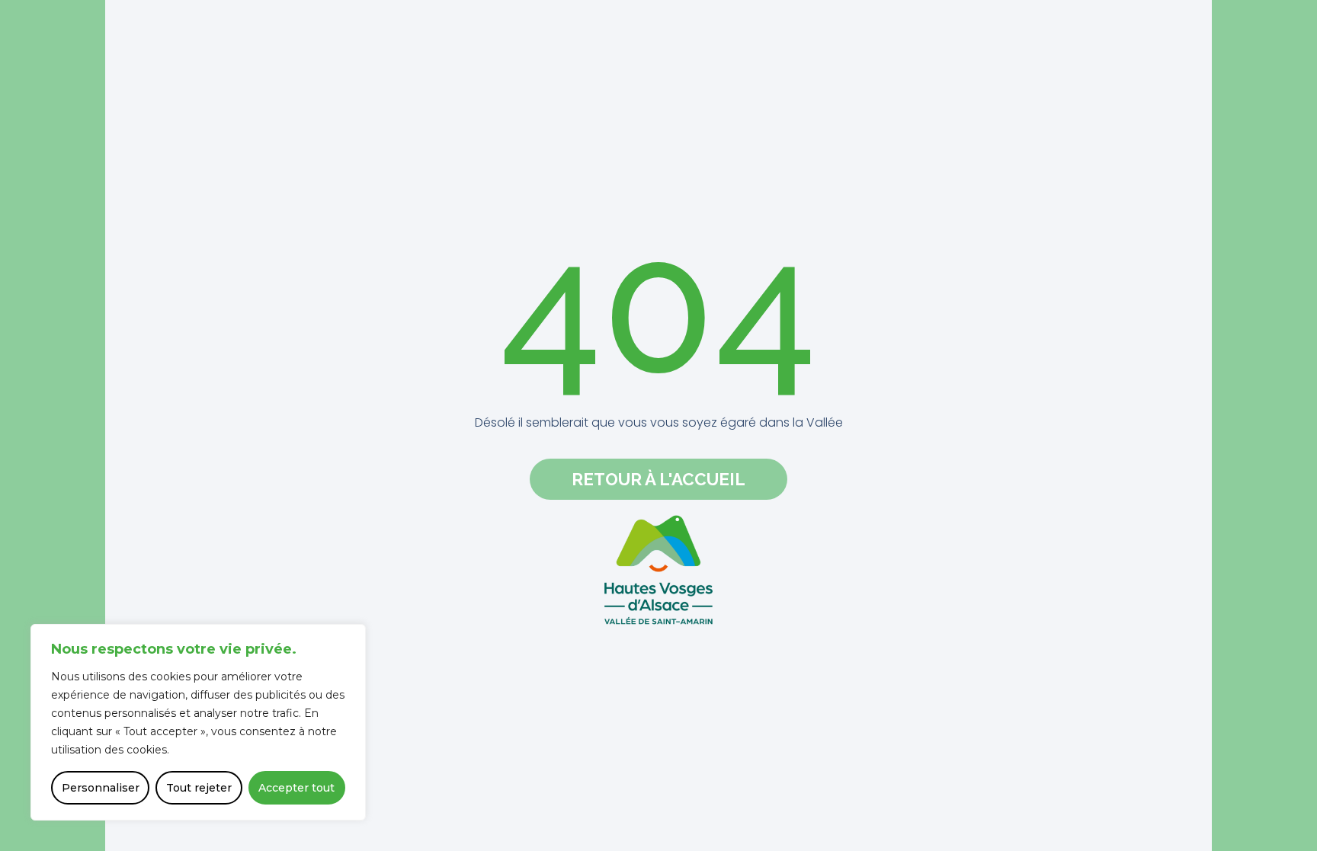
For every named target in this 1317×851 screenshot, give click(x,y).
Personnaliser (100, 788)
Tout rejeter (199, 788)
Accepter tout (296, 788)
